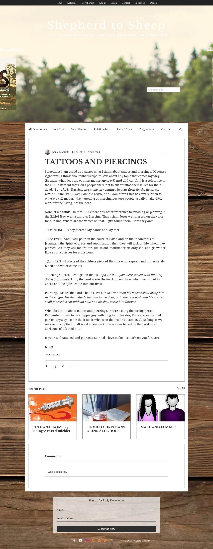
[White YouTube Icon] (80, 540)
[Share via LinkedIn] (62, 366)
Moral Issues (53, 354)
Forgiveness (146, 129)
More (163, 129)
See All (181, 388)
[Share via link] (71, 366)
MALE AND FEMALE (158, 427)
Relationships (102, 129)
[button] (180, 129)
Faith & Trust (125, 129)
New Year (58, 129)
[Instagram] (87, 540)
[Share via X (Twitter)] (54, 366)
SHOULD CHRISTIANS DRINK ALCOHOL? (106, 429)
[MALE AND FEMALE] (160, 407)
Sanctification (79, 129)
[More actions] (166, 152)
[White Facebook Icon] (74, 540)
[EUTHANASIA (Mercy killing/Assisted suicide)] (52, 407)
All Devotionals (37, 129)
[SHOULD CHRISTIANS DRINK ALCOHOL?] (107, 407)
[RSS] (93, 540)
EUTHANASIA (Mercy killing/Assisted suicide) (51, 429)
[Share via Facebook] (46, 366)
